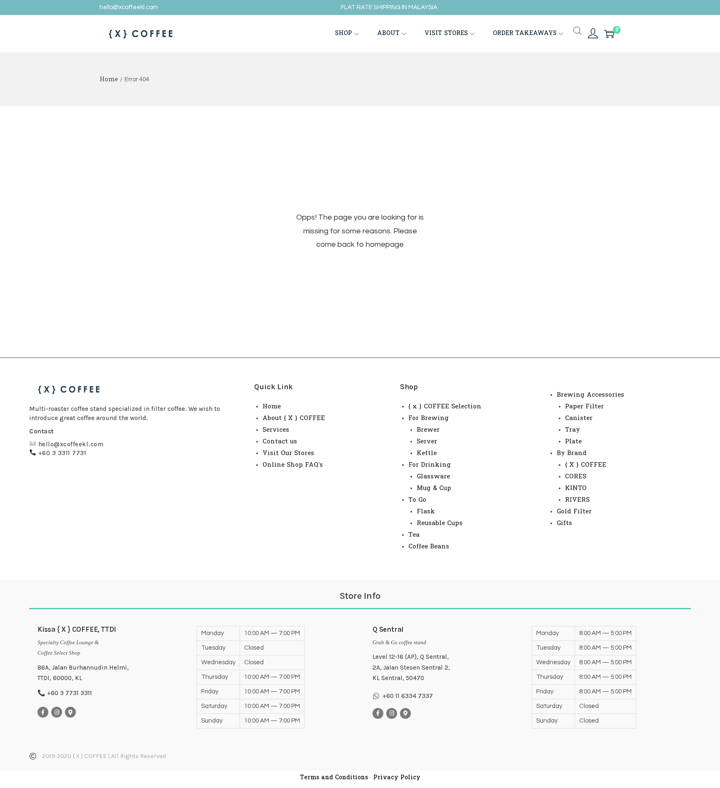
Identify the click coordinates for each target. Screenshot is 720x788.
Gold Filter (574, 511)
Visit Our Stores (288, 453)
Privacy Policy (396, 777)
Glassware (433, 476)
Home (109, 79)
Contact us (279, 441)
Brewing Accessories (590, 395)
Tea (414, 535)
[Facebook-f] (43, 712)
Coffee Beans (428, 546)
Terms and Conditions (334, 777)
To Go (417, 500)
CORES (575, 476)
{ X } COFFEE (585, 465)
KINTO (576, 488)
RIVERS (577, 500)
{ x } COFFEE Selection (444, 406)
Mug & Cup (434, 488)
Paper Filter (584, 406)
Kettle (427, 453)
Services (275, 430)
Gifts (564, 523)
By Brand (572, 453)
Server (427, 441)
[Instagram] (56, 712)
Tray (572, 430)
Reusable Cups (439, 523)
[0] (609, 34)
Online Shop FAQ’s (292, 465)
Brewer (428, 430)
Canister (578, 418)
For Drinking (429, 465)
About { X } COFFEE (293, 418)
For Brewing (428, 418)
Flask (426, 511)
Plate (573, 441)
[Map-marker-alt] (70, 712)
